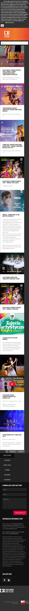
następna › (13, 451)
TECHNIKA (7, 470)
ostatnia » (21, 451)
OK (2, 25)
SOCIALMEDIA (7, 479)
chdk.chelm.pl (15, 603)
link (2, 22)
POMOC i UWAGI (7, 465)
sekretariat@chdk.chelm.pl (8, 248)
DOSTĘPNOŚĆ (7, 475)
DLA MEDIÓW (7, 460)
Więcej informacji (9, 22)
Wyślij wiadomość (19, 512)
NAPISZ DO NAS (7, 455)
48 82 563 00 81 (20, 527)
